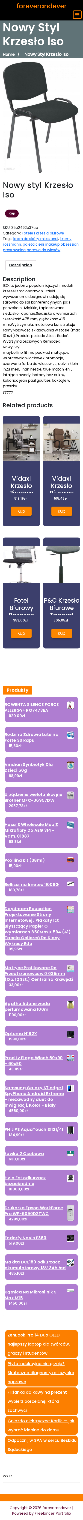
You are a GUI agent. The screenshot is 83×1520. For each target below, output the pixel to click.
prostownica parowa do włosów (31, 250)
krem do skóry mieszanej (35, 238)
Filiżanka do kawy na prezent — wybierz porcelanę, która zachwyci (40, 1401)
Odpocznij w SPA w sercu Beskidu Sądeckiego (42, 1444)
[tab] (20, 265)
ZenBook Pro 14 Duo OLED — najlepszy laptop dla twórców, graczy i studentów (39, 1344)
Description (20, 265)
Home (9, 54)
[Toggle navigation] (77, 14)
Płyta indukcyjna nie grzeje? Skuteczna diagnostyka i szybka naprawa (41, 1373)
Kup (12, 213)
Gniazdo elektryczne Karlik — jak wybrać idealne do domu (41, 1425)
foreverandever (42, 6)
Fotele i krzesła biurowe (43, 233)
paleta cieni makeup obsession (51, 244)
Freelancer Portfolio (53, 1513)
